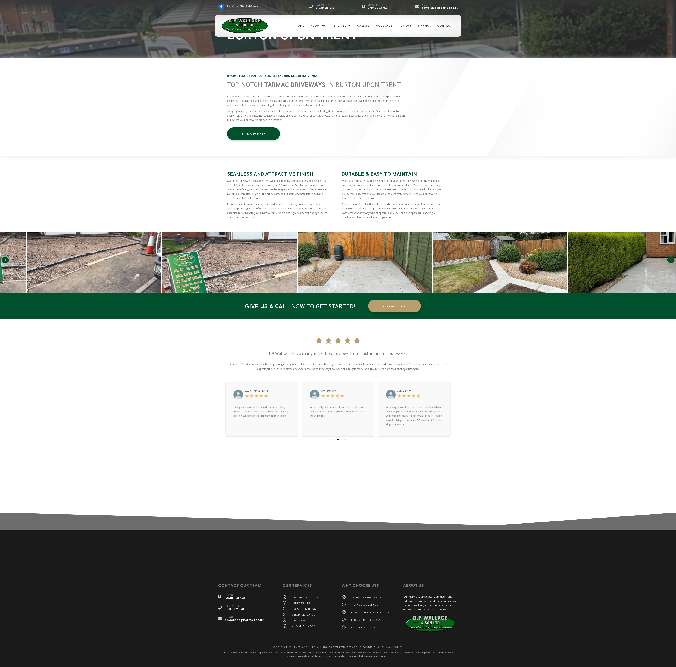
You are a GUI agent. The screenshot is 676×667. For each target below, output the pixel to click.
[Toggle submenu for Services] (349, 26)
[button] (5, 260)
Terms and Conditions (363, 647)
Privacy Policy (392, 647)
